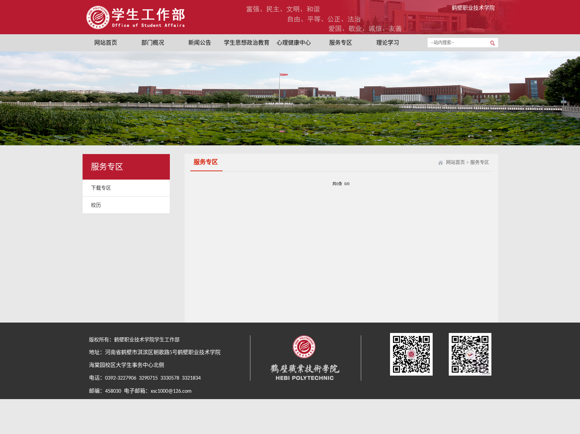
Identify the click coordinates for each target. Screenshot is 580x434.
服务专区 (340, 43)
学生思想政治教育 (247, 43)
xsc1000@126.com (171, 391)
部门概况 (152, 43)
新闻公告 (199, 43)
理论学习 (387, 43)
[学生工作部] (144, 29)
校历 (96, 205)
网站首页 (105, 43)
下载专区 (101, 188)
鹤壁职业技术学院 (473, 8)
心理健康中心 (294, 43)
